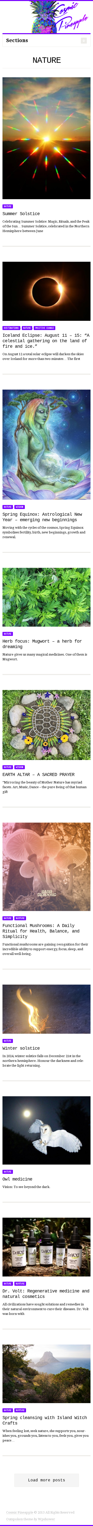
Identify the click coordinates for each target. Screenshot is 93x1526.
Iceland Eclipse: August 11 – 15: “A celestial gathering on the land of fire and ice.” (45, 341)
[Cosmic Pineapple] (46, 16)
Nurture (20, 918)
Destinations (11, 328)
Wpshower (46, 1519)
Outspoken (14, 1519)
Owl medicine (17, 1179)
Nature (7, 206)
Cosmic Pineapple (19, 1512)
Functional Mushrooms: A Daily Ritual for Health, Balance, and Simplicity (40, 931)
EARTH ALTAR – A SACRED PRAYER (38, 774)
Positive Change (44, 328)
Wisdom (19, 507)
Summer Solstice (21, 213)
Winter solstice (21, 1048)
